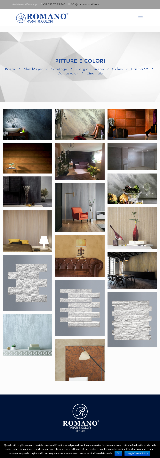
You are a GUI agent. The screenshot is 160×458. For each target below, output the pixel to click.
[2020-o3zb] (27, 158)
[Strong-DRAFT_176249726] (80, 360)
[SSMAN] (80, 308)
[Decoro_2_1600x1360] (80, 256)
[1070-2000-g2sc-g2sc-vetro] (27, 124)
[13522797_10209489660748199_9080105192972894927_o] (80, 161)
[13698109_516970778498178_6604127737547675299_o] (132, 156)
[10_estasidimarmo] (132, 189)
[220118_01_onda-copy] (132, 228)
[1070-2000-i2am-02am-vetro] (132, 124)
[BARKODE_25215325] (27, 231)
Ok (118, 453)
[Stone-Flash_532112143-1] (27, 335)
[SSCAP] (27, 283)
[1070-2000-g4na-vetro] (80, 124)
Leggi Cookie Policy (137, 453)
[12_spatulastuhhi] (27, 191)
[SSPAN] (132, 319)
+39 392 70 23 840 (54, 4)
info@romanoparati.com (85, 4)
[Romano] (46, 17)
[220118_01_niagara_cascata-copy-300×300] (80, 207)
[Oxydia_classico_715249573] (132, 270)
